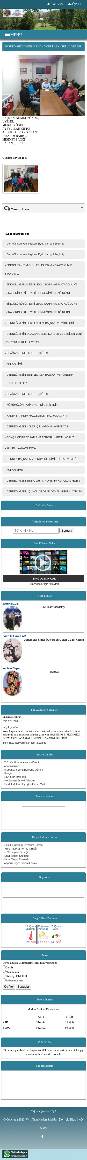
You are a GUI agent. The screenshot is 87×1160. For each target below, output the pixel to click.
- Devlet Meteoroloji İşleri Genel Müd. (24, 784)
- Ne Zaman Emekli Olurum (19, 780)
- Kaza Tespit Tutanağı (16, 859)
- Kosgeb (8, 773)
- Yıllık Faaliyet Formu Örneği (20, 848)
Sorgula (66, 530)
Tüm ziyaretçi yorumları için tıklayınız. (25, 742)
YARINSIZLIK (11, 603)
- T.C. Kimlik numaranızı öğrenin (21, 762)
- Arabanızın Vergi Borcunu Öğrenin (23, 769)
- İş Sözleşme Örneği (15, 852)
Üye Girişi (56, 4)
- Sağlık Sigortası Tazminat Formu (23, 845)
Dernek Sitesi (68, 1119)
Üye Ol (76, 4)
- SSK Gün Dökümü (14, 776)
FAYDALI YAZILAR (14, 636)
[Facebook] (43, 1136)
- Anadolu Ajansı (12, 766)
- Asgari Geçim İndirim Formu (20, 863)
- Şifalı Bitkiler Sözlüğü (16, 855)
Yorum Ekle (19, 209)
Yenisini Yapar (11, 668)
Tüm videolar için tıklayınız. (44, 583)
